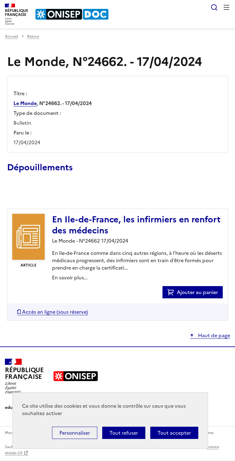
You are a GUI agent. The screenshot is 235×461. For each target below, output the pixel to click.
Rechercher (214, 7)
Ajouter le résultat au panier (47, 194)
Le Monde (25, 103)
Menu (226, 7)
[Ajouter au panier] (172, 292)
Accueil (11, 36)
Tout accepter (174, 432)
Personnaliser (74, 432)
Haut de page (213, 335)
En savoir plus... (70, 277)
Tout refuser (124, 432)
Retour (33, 36)
